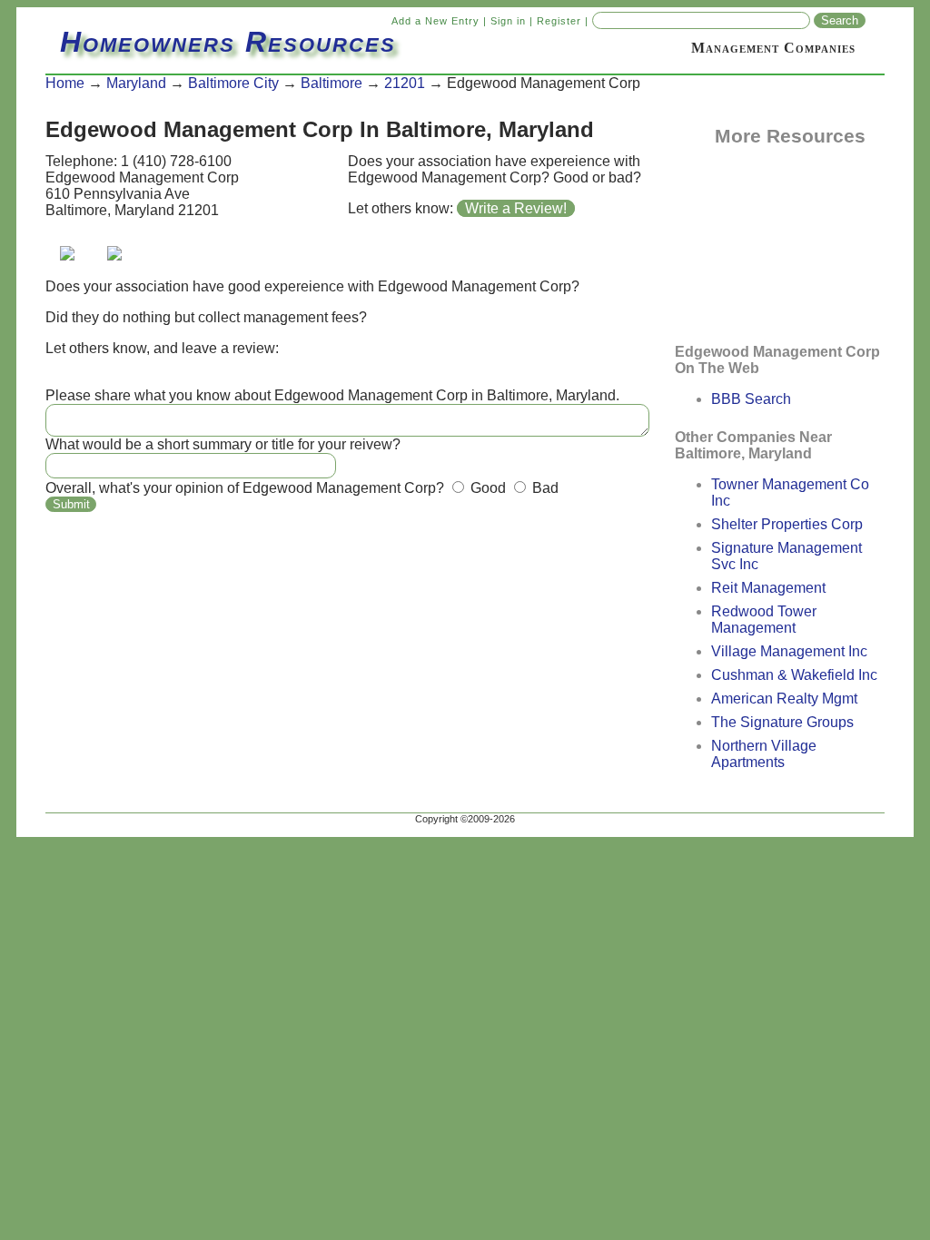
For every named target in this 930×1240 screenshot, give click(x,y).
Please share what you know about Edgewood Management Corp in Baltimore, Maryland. (332, 395)
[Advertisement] (765, 239)
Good (486, 488)
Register (559, 20)
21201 (404, 83)
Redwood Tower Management (763, 619)
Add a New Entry (435, 20)
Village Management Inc (789, 651)
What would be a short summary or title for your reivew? (223, 444)
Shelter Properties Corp (787, 524)
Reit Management (768, 587)
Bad (544, 488)
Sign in (508, 20)
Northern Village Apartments (763, 754)
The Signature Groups (782, 722)
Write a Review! (516, 208)
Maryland (136, 83)
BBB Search (751, 399)
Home (64, 83)
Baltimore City (233, 83)
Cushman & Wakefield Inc (794, 675)
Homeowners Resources (228, 41)
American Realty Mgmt (784, 698)
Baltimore (331, 83)
